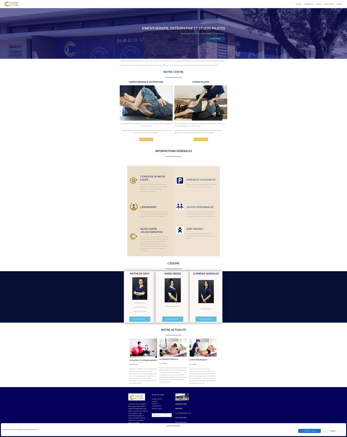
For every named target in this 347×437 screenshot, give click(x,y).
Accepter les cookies (309, 431)
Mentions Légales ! (157, 408)
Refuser (333, 431)
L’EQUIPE (318, 4)
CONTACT (340, 4)
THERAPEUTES (308, 4)
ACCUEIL (298, 4)
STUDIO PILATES (329, 4)
